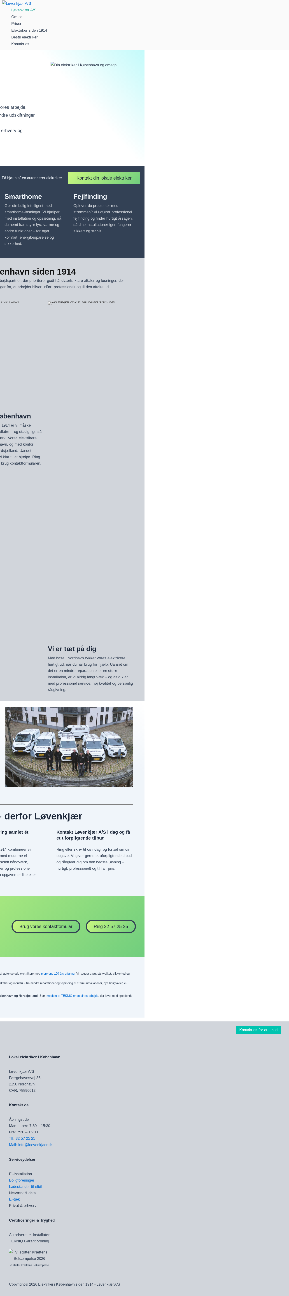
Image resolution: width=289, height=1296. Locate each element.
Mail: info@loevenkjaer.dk (31, 1145)
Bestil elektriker (24, 37)
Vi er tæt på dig (72, 649)
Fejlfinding (90, 196)
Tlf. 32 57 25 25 (22, 1138)
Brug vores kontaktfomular (45, 926)
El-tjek (14, 1199)
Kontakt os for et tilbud (258, 1030)
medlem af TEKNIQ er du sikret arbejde (72, 995)
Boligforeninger (21, 1180)
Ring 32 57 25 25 (111, 926)
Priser (16, 23)
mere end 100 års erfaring (58, 973)
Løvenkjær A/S (23, 10)
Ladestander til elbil (25, 1186)
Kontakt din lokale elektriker (104, 178)
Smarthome (23, 196)
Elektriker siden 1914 (29, 30)
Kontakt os (20, 44)
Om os (17, 17)
